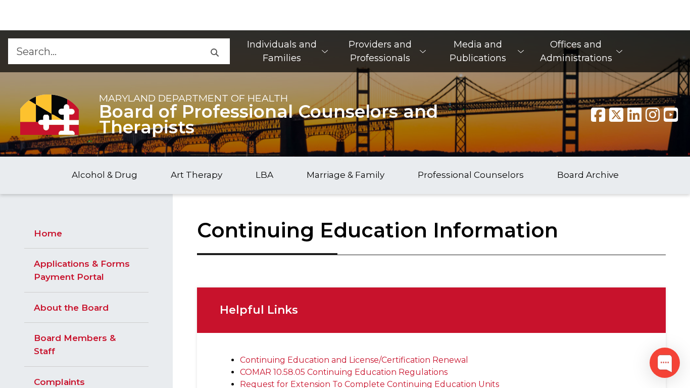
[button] (214, 51)
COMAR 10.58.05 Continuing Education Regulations (344, 372)
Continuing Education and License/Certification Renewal (354, 360)
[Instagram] (653, 115)
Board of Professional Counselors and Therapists (268, 119)
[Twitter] (616, 115)
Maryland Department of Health (193, 98)
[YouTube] (671, 115)
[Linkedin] (634, 115)
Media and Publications (478, 51)
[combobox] (103, 51)
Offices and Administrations (576, 51)
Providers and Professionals (380, 51)
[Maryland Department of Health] (49, 114)
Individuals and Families (282, 51)
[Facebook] (598, 115)
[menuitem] (287, 51)
